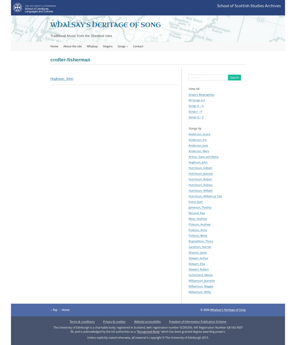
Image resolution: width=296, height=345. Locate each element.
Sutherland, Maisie (201, 275)
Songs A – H (196, 106)
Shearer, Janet (198, 252)
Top (54, 310)
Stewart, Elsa (197, 264)
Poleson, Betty (198, 235)
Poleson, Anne (198, 230)
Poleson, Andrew (199, 224)
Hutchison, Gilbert (200, 168)
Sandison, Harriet (200, 247)
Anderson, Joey (198, 145)
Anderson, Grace (199, 134)
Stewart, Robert (199, 269)
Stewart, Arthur (198, 258)
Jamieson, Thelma (200, 207)
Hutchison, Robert (200, 179)
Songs (122, 46)
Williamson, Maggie (201, 286)
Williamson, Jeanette (202, 281)
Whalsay (92, 46)
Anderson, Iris (198, 140)
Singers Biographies (201, 95)
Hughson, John (61, 79)
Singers (108, 46)
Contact (138, 46)
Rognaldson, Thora (201, 241)
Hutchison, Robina (200, 185)
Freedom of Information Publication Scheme (197, 322)
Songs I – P (195, 111)
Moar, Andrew (198, 219)
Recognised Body (148, 332)
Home (54, 46)
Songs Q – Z (196, 117)
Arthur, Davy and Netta (203, 157)
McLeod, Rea (197, 213)
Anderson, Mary (199, 151)
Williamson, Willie (200, 292)
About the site (72, 46)
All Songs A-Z (197, 100)
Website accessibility (147, 322)
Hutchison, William (201, 190)
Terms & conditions (82, 322)
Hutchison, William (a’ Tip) (205, 196)
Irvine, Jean (196, 202)
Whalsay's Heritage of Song (105, 25)
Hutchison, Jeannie (201, 174)
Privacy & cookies (114, 322)
